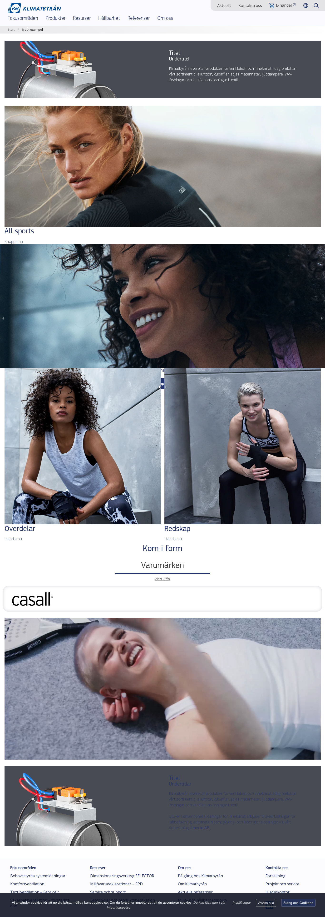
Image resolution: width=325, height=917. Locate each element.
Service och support (108, 892)
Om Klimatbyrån (192, 884)
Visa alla (162, 578)
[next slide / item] (321, 318)
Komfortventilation (27, 884)
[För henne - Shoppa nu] (162, 306)
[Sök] (316, 5)
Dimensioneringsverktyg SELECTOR (122, 875)
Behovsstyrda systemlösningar (37, 875)
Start (11, 29)
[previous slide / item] (3, 318)
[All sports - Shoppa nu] (163, 166)
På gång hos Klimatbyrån (200, 875)
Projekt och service (282, 884)
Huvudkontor (278, 892)
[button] (160, 387)
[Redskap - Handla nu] (242, 446)
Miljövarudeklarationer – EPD (116, 884)
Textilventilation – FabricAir (34, 892)
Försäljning (276, 875)
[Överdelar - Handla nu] (83, 446)
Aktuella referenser (195, 892)
